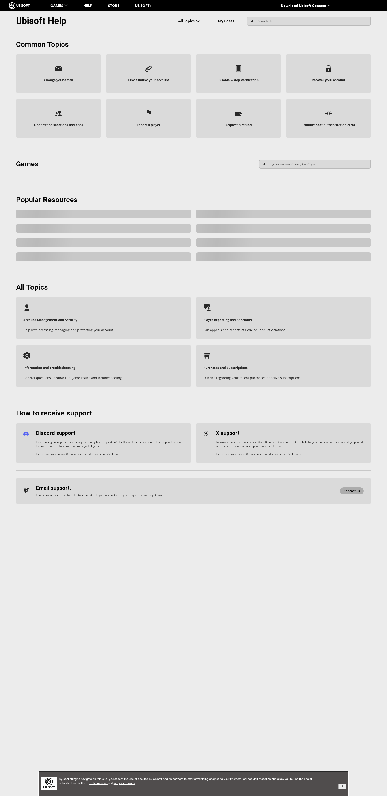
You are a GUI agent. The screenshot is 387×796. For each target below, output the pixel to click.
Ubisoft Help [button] (41, 21)
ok (342, 786)
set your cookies (124, 783)
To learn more (98, 783)
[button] (58, 73)
